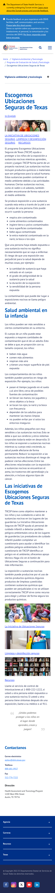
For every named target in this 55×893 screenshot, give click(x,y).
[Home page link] (17, 47)
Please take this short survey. (18, 25)
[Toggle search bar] (39, 47)
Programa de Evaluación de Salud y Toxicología (28, 62)
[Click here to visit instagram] (14, 884)
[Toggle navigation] (49, 48)
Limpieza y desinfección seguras (22, 653)
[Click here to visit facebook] (6, 884)
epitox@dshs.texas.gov (15, 760)
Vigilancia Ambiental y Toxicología (27, 59)
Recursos (9, 680)
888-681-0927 (11, 768)
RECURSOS (24, 142)
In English (10, 116)
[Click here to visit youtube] (29, 884)
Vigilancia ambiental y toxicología (23, 77)
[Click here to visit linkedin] (37, 884)
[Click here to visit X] (21, 884)
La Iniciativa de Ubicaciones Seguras (24, 626)
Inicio (5, 59)
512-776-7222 (11, 777)
